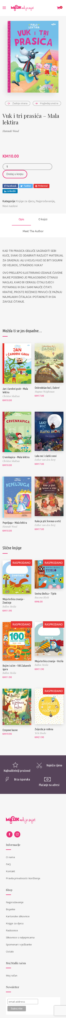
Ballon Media (9, 606)
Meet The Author (33, 231)
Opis (21, 219)
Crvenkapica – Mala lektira (16, 457)
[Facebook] (9, 834)
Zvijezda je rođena (44, 729)
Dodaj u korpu (14, 174)
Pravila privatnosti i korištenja (23, 878)
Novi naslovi (10, 206)
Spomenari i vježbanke (19, 944)
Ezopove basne (10, 730)
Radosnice (12, 930)
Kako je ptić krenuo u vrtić (48, 521)
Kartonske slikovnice (18, 916)
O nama (10, 857)
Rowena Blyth (42, 597)
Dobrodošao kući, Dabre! (47, 387)
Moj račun (11, 975)
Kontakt (10, 871)
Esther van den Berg (45, 459)
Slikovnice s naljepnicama (20, 937)
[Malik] (22, 8)
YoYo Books (40, 733)
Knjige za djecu (25, 201)
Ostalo (10, 951)
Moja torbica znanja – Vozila (49, 661)
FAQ (8, 864)
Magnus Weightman (44, 391)
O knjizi (42, 219)
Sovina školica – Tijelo (45, 593)
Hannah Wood (11, 131)
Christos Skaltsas (11, 396)
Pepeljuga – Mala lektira (15, 522)
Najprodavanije (45, 201)
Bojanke (10, 909)
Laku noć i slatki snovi (46, 455)
